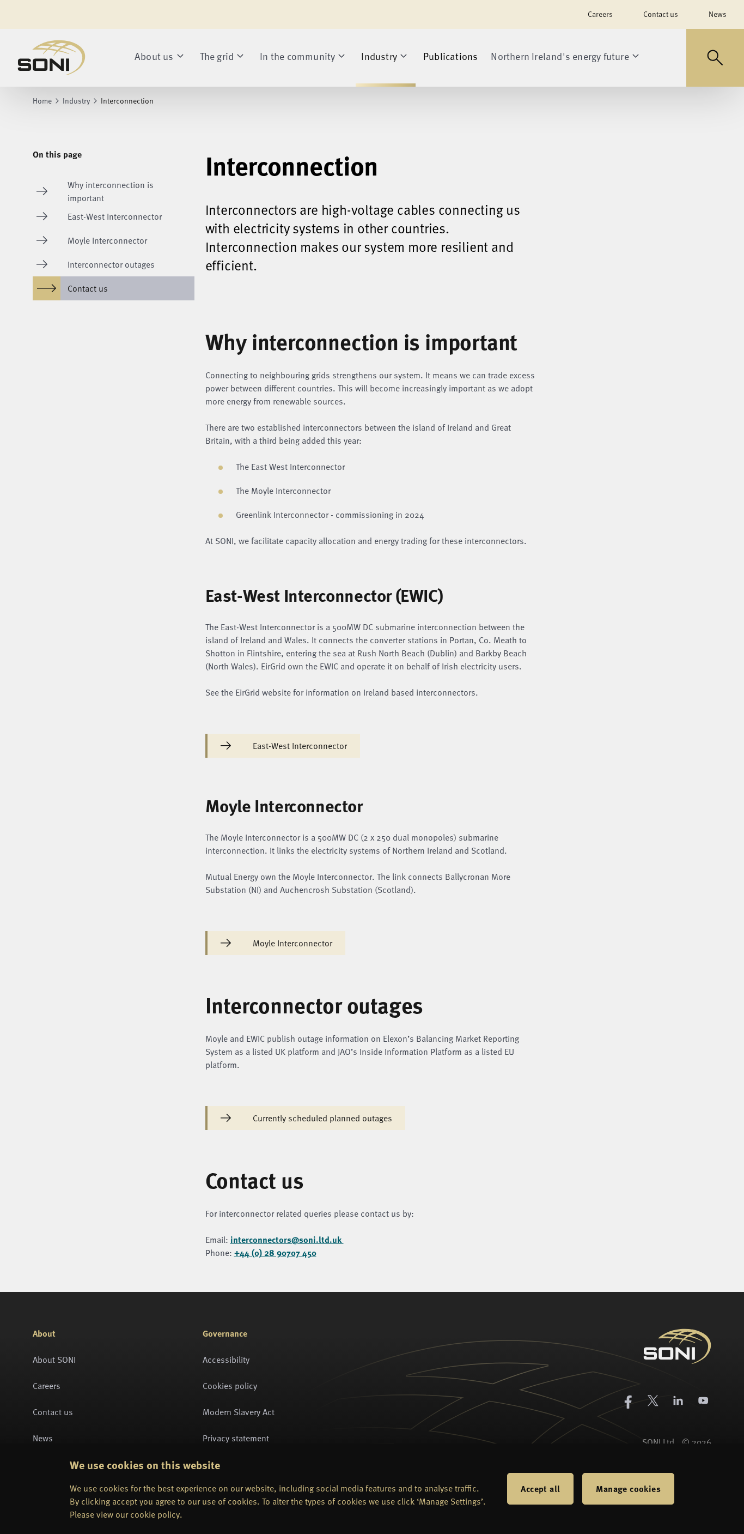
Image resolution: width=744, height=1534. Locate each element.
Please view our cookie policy (125, 1514)
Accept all (540, 1488)
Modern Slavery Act (239, 1411)
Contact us (660, 14)
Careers (600, 14)
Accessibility (226, 1359)
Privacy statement (236, 1438)
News (718, 14)
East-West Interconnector (300, 745)
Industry (76, 100)
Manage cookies (628, 1488)
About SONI (54, 1359)
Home (42, 100)
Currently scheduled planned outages (322, 1118)
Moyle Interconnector (292, 943)
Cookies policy (230, 1385)
